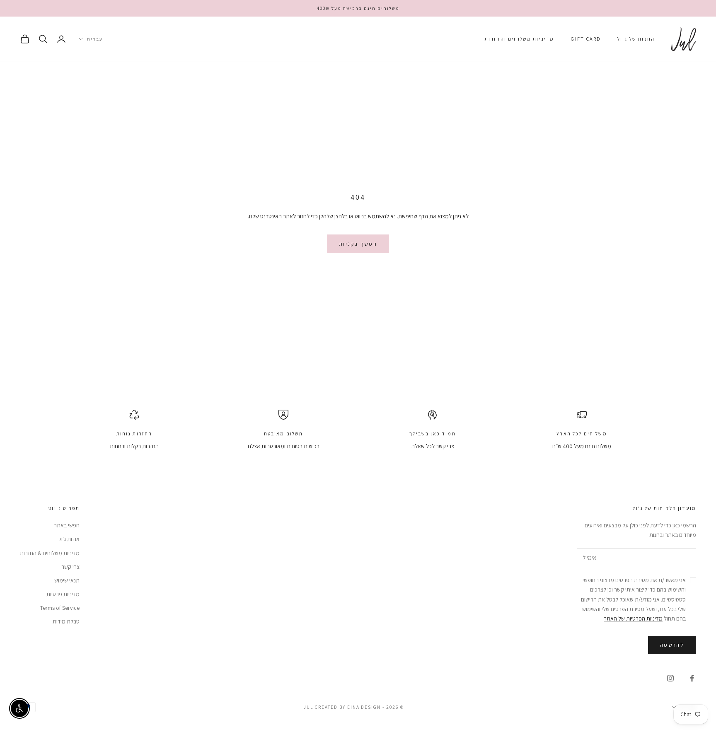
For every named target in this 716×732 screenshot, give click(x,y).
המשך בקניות (358, 243)
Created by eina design (348, 707)
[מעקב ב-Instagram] (670, 678)
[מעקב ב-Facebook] (692, 678)
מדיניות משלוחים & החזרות (50, 553)
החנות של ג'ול (636, 39)
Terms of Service (60, 607)
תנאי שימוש (67, 580)
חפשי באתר (67, 525)
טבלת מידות (66, 621)
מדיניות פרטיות (63, 594)
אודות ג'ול (69, 539)
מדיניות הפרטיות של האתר (633, 618)
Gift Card (585, 39)
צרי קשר (70, 566)
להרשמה (672, 644)
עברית (95, 39)
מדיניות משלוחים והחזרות (519, 39)
